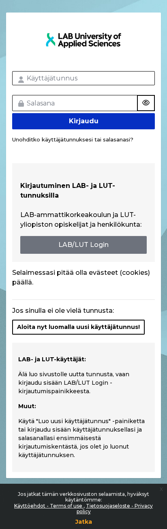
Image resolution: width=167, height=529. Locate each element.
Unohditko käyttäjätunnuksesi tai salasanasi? (72, 139)
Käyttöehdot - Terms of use (49, 506)
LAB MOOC (83, 40)
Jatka (83, 521)
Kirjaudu (83, 121)
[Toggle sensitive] (146, 103)
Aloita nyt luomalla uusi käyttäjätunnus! (78, 327)
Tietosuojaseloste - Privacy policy (115, 508)
